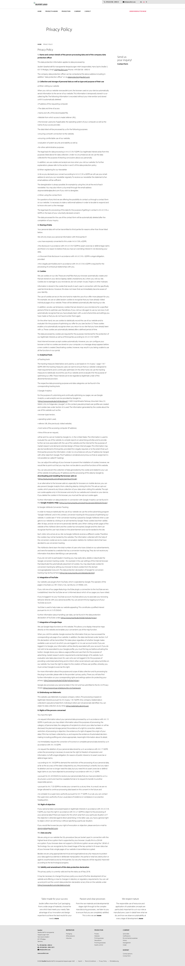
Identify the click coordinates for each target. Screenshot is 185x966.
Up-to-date (126, 934)
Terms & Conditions (90, 961)
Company (126, 930)
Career (125, 945)
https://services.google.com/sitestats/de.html (77, 573)
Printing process (99, 938)
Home (40, 11)
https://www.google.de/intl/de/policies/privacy (79, 617)
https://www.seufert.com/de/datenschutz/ (54, 885)
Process (96, 934)
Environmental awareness (130, 938)
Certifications (126, 936)
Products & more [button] (51, 11)
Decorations (97, 940)
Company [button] (77, 11)
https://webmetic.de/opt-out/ (77, 706)
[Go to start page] (40, 4)
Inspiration (70, 930)
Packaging (69, 934)
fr (146, 2)
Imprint (80, 961)
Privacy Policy (103, 961)
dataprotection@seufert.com (79, 77)
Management (127, 943)
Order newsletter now (137, 11)
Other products (70, 936)
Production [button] (66, 11)
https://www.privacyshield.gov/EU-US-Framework (62, 688)
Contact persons (127, 954)
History (125, 940)
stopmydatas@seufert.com (48, 828)
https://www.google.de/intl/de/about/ (53, 401)
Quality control (98, 945)
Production (98, 930)
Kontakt (126, 950)
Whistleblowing (114, 961)
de (141, 2)
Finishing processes (100, 943)
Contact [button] (88, 11)
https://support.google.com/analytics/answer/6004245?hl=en (83, 502)
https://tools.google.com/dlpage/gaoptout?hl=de (57, 479)
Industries (69, 938)
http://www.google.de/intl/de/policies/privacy (61, 680)
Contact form (122, 64)
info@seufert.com (61, 69)
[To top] (181, 964)
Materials (97, 936)
